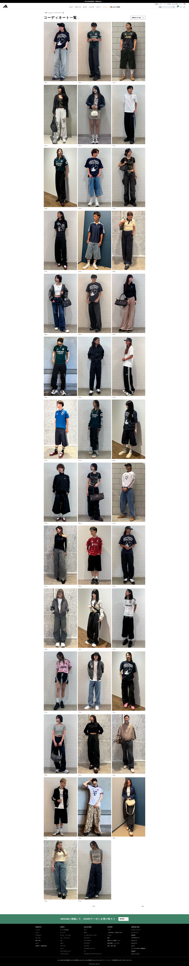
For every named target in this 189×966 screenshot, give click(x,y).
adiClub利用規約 (75, 960)
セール (105, 7)
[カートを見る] (184, 7)
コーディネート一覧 (58, 12)
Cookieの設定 (60, 960)
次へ (143, 906)
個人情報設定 (67, 960)
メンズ (70, 7)
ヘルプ (164, 4)
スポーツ (98, 7)
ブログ (160, 4)
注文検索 (169, 4)
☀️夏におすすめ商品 (114, 7)
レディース (78, 7)
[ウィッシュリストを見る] (181, 7)
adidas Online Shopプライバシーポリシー (102, 960)
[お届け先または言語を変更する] (184, 4)
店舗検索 (156, 4)
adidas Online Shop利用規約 (85, 960)
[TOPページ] (5, 6)
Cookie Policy (129, 960)
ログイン (180, 4)
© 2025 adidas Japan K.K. (94, 964)
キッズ (85, 7)
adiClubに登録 (175, 4)
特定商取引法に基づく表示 (119, 960)
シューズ (91, 7)
